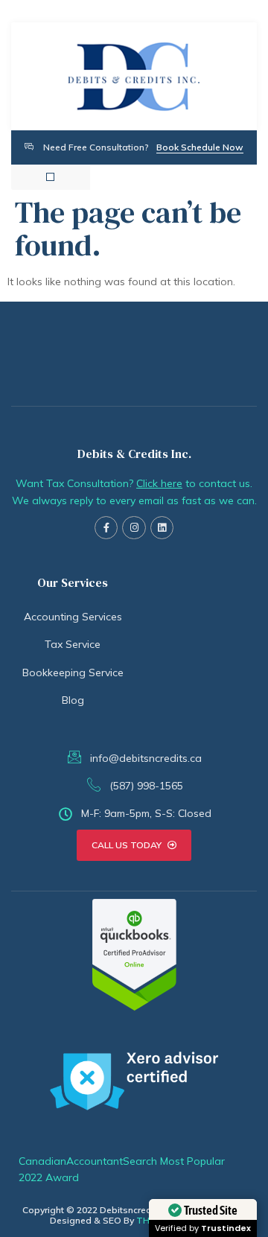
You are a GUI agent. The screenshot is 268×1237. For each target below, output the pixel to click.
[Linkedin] (161, 527)
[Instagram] (133, 527)
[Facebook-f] (106, 527)
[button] (50, 177)
